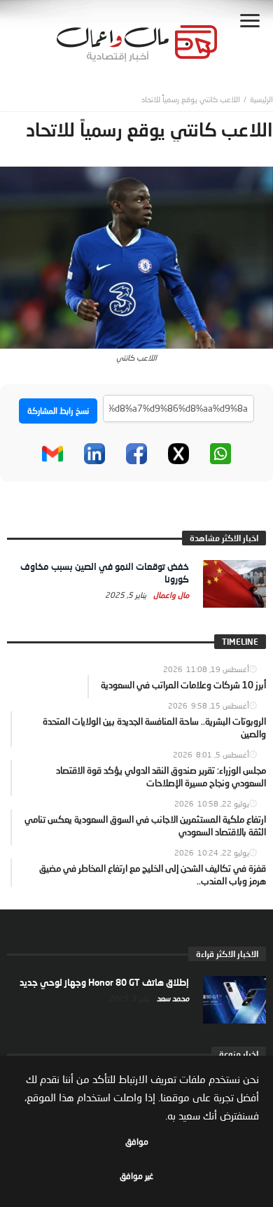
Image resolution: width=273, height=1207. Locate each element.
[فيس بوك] (136, 453)
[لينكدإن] (94, 453)
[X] (178, 453)
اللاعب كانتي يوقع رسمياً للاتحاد (190, 99)
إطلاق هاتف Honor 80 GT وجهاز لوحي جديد (104, 982)
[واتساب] (220, 453)
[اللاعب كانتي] (136, 256)
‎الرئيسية (261, 99)
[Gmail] (52, 453)
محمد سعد (172, 998)
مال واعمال (170, 594)
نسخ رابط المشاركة (58, 410)
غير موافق (136, 1176)
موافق (136, 1141)
